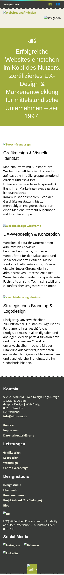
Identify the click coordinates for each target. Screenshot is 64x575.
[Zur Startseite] (23, 18)
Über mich (10, 490)
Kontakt (9, 425)
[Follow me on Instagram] (13, 545)
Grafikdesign (12, 452)
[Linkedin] (12, 553)
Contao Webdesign (16, 468)
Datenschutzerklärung (18, 435)
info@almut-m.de (15, 416)
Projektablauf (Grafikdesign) (22, 500)
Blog (6, 505)
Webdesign (10, 463)
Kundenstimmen (14, 495)
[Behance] (33, 545)
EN (50, 4)
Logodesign (11, 458)
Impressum (11, 430)
